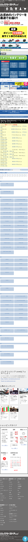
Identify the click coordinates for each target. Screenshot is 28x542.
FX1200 (7, 221)
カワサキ (2, 486)
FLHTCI (20, 203)
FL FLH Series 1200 (7, 199)
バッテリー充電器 (12, 519)
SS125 (7, 259)
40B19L (22, 63)
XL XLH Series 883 (21, 300)
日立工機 (2, 520)
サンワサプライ (21, 496)
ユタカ (19, 492)
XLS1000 (21, 313)
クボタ (1, 508)
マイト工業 (2, 522)
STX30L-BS (4, 160)
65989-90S (15, 137)
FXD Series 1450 (20, 225)
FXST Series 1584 (7, 251)
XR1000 (21, 317)
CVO (7, 183)
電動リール (14, 72)
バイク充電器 (5, 63)
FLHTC (7, 203)
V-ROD (7, 288)
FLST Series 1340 (7, 212)
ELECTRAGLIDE (7, 191)
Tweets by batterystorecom (8, 381)
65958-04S (15, 126)
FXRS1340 (7, 238)
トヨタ (10, 482)
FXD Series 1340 (7, 225)
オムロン (19, 484)
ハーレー (5, 66)
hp (18, 490)
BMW (1, 493)
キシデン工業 (3, 516)
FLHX (21, 208)
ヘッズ (1, 512)
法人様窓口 (11, 11)
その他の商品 (12, 505)
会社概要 (2, 536)
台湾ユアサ (5, 73)
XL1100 (7, 304)
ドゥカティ (2, 496)
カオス (22, 66)
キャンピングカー (14, 76)
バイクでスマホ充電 (5, 69)
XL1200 (21, 304)
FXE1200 (21, 229)
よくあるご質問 (10, 538)
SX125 (21, 263)
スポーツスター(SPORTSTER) (7, 345)
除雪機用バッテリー (13, 513)
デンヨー (2, 518)
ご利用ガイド (16, 11)
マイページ (20, 11)
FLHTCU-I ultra (7, 208)
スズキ (1, 488)
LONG (22, 72)
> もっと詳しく (5, 445)
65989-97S (15, 140)
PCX (14, 66)
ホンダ (1, 482)
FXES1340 (7, 234)
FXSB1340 (21, 242)
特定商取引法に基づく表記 (11, 536)
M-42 (13, 73)
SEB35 (22, 65)
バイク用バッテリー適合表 (5, 80)
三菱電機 (19, 486)
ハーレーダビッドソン (19, 80)
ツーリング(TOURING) (7, 361)
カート (25, 10)
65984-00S (15, 132)
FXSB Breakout (7, 242)
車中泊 (22, 75)
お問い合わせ (3, 538)
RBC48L (14, 65)
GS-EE (19, 488)
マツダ (10, 490)
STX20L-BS (4, 139)
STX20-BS (5, 151)
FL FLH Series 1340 (21, 199)
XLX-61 (7, 317)
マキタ (1, 514)
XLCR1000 (7, 313)
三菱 (10, 492)
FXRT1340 (21, 238)
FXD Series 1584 (7, 229)
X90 (7, 296)
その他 (1, 500)
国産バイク (12, 80)
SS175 (21, 259)
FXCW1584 (21, 221)
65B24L (5, 65)
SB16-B (11, 151)
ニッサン (11, 484)
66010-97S (15, 158)
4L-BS (13, 63)
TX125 (7, 280)
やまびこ (2, 510)
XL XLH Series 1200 (7, 300)
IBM (18, 494)
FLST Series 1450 (21, 212)
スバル (10, 488)
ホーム (7, 10)
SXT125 (7, 272)
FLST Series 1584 (7, 216)
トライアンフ (3, 498)
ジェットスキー (5, 72)
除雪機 (22, 73)
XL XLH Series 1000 (21, 296)
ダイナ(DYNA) (7, 353)
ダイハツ (11, 496)
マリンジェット (5, 75)
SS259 (7, 263)
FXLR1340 (21, 234)
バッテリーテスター (13, 521)
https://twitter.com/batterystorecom (10, 379)
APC (19, 482)
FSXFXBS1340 (21, 216)
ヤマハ (1, 484)
